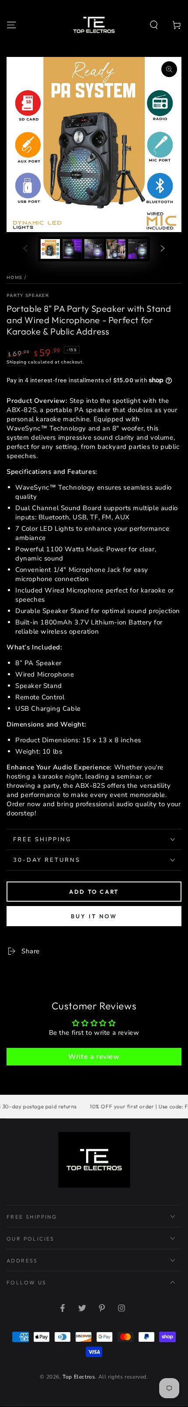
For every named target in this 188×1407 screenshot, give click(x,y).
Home (14, 278)
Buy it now (94, 916)
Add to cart (94, 891)
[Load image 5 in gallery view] (137, 249)
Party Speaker (28, 296)
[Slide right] (162, 249)
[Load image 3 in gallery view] (94, 249)
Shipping (17, 362)
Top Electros (79, 1376)
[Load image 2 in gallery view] (72, 249)
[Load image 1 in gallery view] (50, 249)
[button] (154, 25)
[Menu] (11, 25)
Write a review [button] (93, 1056)
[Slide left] (25, 249)
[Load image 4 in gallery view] (115, 249)
